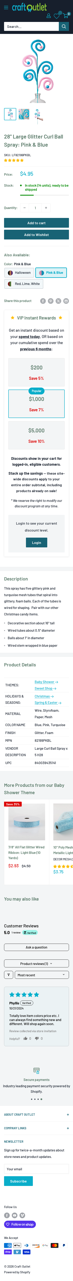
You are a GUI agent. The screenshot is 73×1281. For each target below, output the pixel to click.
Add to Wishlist (36, 234)
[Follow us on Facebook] (7, 1215)
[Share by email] (66, 301)
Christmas (42, 696)
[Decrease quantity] (24, 208)
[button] (14, 160)
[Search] (64, 26)
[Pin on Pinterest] (51, 301)
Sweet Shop (44, 688)
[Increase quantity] (46, 208)
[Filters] (8, 975)
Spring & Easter (46, 702)
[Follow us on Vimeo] (22, 1215)
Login (36, 542)
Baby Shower (45, 682)
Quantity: (11, 208)
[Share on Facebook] (43, 301)
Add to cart (36, 223)
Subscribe (18, 1181)
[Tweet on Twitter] (58, 301)
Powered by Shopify (17, 1272)
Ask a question (36, 947)
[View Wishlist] (56, 15)
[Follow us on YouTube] (14, 1215)
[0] (65, 15)
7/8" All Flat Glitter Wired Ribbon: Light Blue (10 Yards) (26, 852)
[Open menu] (6, 7)
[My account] (49, 15)
